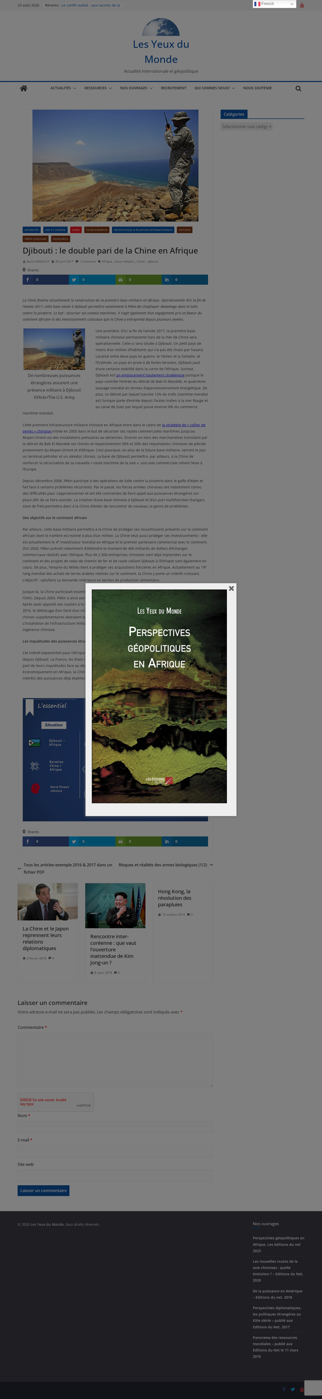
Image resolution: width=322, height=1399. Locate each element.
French (267, 4)
